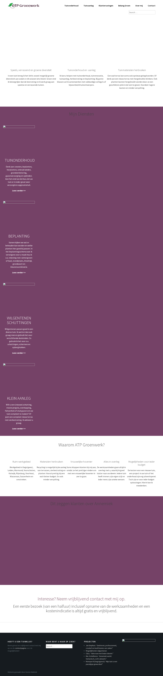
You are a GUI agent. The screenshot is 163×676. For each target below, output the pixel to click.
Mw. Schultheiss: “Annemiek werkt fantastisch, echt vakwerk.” (50, 534)
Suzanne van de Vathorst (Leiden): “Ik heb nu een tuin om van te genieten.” (60, 554)
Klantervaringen (106, 5)
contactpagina (20, 648)
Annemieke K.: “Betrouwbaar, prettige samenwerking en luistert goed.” (57, 574)
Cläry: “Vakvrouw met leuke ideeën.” (73, 527)
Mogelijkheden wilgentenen (26, 527)
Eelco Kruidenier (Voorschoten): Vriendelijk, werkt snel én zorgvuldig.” (57, 567)
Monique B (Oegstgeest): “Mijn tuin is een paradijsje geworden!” (52, 540)
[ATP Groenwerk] (23, 4)
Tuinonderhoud (71, 5)
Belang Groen (124, 5)
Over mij (139, 5)
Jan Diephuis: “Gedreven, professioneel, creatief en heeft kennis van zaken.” (61, 521)
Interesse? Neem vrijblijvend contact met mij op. (81, 599)
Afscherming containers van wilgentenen (35, 560)
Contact (151, 5)
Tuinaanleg (89, 5)
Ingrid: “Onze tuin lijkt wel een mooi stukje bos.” (41, 547)
